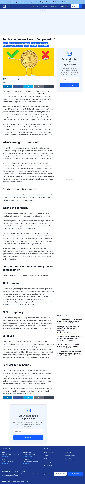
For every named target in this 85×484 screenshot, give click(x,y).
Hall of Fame (48, 465)
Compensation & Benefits (24, 43)
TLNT (4, 460)
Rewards (27, 45)
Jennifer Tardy (60, 340)
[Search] (80, 6)
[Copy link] (49, 86)
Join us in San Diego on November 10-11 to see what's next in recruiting (42, 2)
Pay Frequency (6, 45)
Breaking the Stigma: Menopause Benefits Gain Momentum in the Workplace (68, 329)
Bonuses (5, 43)
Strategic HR (33, 45)
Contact (46, 459)
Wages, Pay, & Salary (43, 45)
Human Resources (43, 43)
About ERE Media (49, 452)
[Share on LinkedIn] (7, 86)
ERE (3, 452)
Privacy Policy (69, 452)
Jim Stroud (60, 332)
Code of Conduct (70, 459)
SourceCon (27, 452)
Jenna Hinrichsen (61, 323)
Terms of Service (70, 456)
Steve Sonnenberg (13, 79)
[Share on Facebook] (18, 86)
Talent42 (26, 460)
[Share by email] (39, 86)
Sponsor (46, 456)
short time (17, 129)
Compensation (12, 43)
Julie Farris (60, 355)
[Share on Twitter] (28, 86)
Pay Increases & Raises (17, 45)
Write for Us (47, 462)
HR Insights (34, 43)
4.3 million (42, 94)
